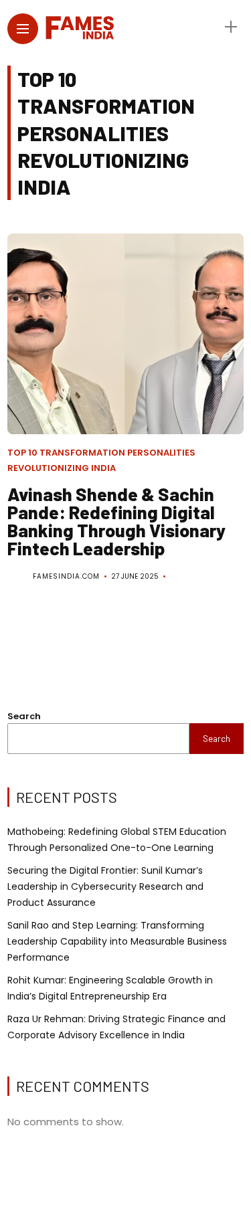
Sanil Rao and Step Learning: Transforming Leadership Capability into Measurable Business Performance (117, 941)
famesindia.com (66, 576)
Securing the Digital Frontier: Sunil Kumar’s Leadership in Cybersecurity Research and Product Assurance (105, 886)
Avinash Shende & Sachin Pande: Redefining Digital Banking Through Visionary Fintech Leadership (116, 521)
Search (24, 716)
